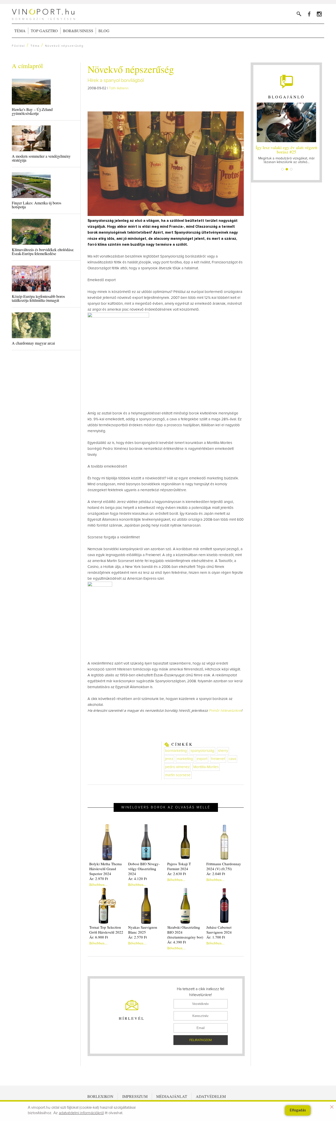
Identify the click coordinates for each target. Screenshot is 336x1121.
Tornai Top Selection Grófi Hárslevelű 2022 (106, 930)
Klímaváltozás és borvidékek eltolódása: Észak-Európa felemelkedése (43, 251)
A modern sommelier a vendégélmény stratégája (41, 158)
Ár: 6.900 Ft (98, 937)
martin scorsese (178, 775)
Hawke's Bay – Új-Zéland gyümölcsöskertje (32, 111)
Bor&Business (78, 30)
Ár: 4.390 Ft (176, 941)
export (202, 759)
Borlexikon (100, 1096)
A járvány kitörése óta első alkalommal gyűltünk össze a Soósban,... (286, 154)
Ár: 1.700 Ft (215, 937)
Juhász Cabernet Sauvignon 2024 (219, 930)
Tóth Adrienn (119, 88)
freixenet (218, 759)
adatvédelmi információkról (81, 1113)
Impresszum (135, 1096)
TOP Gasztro (44, 30)
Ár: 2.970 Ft (98, 878)
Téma (20, 30)
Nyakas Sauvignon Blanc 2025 (142, 930)
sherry (223, 751)
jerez (169, 759)
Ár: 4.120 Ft (137, 878)
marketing (185, 759)
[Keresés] (299, 13)
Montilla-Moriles (206, 767)
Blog (103, 30)
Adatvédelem (211, 1096)
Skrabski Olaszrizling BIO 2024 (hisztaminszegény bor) (185, 932)
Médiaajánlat (171, 1096)
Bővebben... (98, 884)
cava (232, 759)
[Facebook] (309, 13)
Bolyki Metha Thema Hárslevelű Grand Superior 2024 (105, 868)
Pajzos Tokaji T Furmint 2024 (179, 866)
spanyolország (202, 751)
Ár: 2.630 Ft (176, 873)
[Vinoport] (319, 13)
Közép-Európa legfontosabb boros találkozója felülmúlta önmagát (38, 298)
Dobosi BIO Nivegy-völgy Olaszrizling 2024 (144, 868)
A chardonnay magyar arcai (33, 343)
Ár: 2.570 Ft (137, 937)
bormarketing (176, 751)
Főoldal (18, 46)
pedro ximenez (177, 767)
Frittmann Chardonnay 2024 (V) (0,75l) (223, 866)
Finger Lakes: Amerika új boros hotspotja (36, 204)
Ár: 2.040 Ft (215, 873)
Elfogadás (298, 1110)
